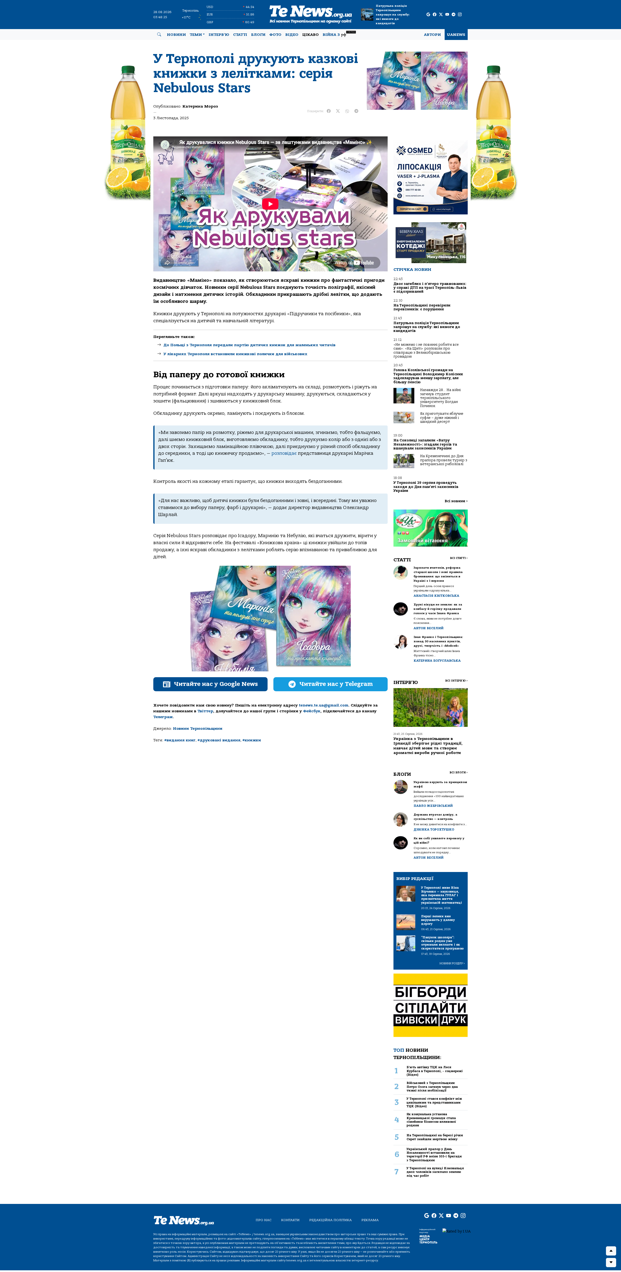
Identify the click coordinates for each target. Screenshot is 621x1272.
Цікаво (310, 34)
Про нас (263, 1220)
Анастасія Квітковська (436, 595)
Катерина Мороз (200, 106)
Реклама (370, 1220)
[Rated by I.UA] (456, 1231)
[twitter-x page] (441, 14)
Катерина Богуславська (437, 660)
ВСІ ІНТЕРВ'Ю (456, 680)
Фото (275, 34)
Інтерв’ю (219, 34)
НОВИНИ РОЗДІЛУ (452, 963)
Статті (240, 34)
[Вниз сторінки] (611, 1262)
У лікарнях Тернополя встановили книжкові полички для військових (235, 354)
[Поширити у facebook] (328, 111)
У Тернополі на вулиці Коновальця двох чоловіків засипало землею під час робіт (435, 1172)
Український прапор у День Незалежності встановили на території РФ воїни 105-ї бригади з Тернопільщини (434, 1154)
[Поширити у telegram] (356, 111)
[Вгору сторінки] (611, 1251)
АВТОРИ (432, 34)
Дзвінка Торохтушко (434, 829)
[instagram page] (460, 14)
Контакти (290, 1220)
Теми (196, 34)
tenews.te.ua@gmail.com (323, 705)
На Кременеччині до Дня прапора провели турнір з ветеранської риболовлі (443, 460)
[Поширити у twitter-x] (338, 111)
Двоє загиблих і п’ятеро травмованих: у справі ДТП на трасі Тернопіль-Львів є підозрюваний (429, 288)
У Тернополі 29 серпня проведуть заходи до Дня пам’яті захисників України (425, 487)
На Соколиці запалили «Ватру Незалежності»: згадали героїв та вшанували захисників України (425, 444)
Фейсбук (311, 711)
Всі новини (456, 501)
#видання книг (180, 740)
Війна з (339, 34)
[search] (159, 35)
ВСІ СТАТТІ (459, 558)
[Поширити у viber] (347, 111)
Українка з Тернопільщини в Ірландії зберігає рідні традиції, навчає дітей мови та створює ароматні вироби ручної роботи (428, 746)
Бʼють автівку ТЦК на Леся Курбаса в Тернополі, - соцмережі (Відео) (435, 1070)
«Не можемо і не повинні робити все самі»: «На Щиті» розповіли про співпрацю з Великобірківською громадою (426, 351)
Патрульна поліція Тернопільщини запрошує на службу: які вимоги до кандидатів (393, 14)
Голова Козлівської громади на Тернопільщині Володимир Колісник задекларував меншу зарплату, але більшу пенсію (428, 376)
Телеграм (163, 717)
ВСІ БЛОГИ (458, 772)
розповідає (284, 453)
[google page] (428, 14)
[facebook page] (434, 14)
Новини (176, 34)
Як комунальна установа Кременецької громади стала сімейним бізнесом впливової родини (431, 1119)
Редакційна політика (330, 1220)
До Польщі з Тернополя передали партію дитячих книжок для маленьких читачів (249, 345)
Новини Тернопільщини (197, 728)
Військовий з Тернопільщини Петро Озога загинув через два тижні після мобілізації (432, 1086)
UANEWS (456, 34)
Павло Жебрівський (433, 806)
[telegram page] (453, 14)
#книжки (251, 740)
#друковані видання (218, 740)
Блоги (258, 34)
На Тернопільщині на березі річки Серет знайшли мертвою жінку (435, 1137)
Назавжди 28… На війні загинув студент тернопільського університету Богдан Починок (440, 398)
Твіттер (205, 711)
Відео (291, 34)
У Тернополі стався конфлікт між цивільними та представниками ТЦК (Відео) (434, 1102)
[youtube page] (447, 14)
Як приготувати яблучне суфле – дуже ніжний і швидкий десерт (441, 418)
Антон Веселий (428, 628)
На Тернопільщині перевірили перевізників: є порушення (421, 307)
